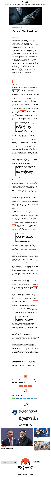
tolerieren (24, 179)
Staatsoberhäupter (16, 90)
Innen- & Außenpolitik (8, 4)
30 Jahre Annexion (37, 451)
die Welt (31, 245)
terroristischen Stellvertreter (22, 256)
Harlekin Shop (31, 474)
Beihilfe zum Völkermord (39, 438)
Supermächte (19, 91)
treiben (13, 193)
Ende (30, 334)
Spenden (21, 385)
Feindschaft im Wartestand (7, 448)
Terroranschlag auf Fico (33, 150)
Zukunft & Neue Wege (43, 4)
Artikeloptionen (32, 27)
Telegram (18, 471)
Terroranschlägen (26, 90)
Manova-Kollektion (19, 395)
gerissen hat (21, 119)
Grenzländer (36, 260)
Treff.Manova (19, 474)
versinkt (14, 86)
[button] (13, 398)
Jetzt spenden (37, 461)
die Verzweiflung (21, 342)
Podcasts (25, 471)
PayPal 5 (25, 385)
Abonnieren (14, 462)
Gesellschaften (23, 109)
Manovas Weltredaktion (17, 74)
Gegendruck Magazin (25, 474)
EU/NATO (16, 190)
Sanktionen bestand (16, 88)
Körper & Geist (38, 4)
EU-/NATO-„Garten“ (16, 111)
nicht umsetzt (18, 330)
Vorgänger (32, 215)
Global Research (21, 364)
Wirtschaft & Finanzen (14, 4)
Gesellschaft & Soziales (21, 4)
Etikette (32, 86)
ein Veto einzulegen (16, 313)
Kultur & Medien (33, 4)
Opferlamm (31, 295)
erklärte (20, 136)
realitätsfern (29, 93)
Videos (21, 471)
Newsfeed (29, 471)
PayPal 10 (29, 385)
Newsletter (33, 471)
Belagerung (14, 267)
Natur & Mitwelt (27, 4)
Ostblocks (14, 223)
